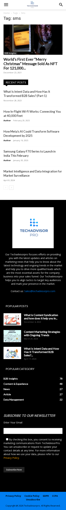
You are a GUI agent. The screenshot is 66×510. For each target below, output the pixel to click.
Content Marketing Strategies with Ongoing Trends (42, 333)
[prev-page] (6, 187)
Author (7, 120)
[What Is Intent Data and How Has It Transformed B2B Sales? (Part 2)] (12, 353)
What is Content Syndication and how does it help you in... (41, 316)
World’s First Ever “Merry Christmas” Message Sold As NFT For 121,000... (31, 63)
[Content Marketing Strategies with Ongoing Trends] (12, 336)
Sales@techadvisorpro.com (39, 291)
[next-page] (11, 187)
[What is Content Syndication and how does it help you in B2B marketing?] (12, 319)
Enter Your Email (13, 422)
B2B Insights (10, 53)
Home (7, 13)
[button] (61, 4)
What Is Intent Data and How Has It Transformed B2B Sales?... (41, 352)
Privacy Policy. (12, 457)
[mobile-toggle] (6, 4)
